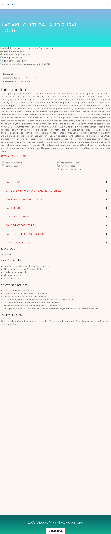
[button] (55, 67)
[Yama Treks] (8, 4)
